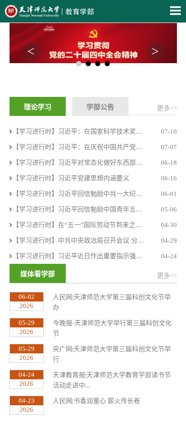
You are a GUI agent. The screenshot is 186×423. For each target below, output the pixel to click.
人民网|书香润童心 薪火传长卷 (96, 400)
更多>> (167, 108)
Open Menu (175, 10)
